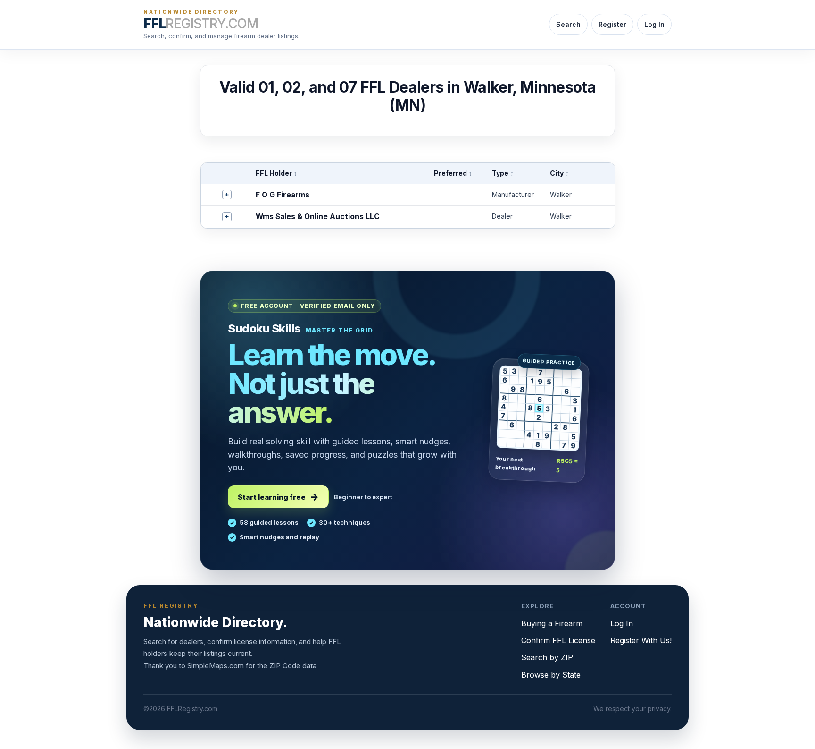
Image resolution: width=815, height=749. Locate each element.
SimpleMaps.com (215, 665)
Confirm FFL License (558, 640)
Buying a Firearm (551, 623)
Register (612, 24)
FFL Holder (276, 173)
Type (503, 173)
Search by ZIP (547, 657)
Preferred (453, 173)
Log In (654, 24)
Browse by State (551, 675)
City (559, 173)
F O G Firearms (282, 194)
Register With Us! (641, 640)
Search (568, 24)
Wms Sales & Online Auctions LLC (318, 216)
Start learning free (272, 497)
